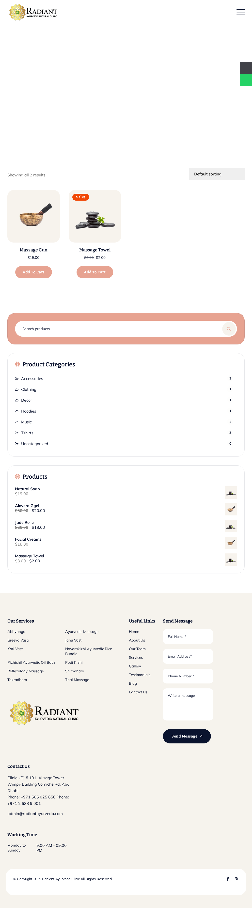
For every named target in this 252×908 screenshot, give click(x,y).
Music (26, 421)
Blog (133, 683)
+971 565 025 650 (38, 796)
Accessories (32, 378)
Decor (26, 400)
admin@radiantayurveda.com (35, 813)
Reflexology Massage (25, 671)
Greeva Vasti (18, 640)
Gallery (135, 666)
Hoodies (28, 411)
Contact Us (138, 692)
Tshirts (27, 432)
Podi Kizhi (74, 662)
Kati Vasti (15, 648)
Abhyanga (16, 631)
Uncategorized (34, 443)
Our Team (137, 648)
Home (134, 631)
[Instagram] (236, 879)
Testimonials (139, 674)
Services (136, 657)
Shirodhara (74, 671)
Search (229, 329)
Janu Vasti (73, 640)
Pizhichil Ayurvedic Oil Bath (31, 662)
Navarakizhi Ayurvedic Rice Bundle (88, 651)
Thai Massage (77, 679)
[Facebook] (227, 879)
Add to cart (34, 272)
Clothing (28, 389)
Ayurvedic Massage (81, 631)
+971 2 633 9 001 (24, 803)
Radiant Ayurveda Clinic (60, 879)
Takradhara (17, 679)
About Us (137, 640)
